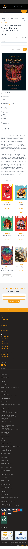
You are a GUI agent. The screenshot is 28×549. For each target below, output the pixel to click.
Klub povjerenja (4, 325)
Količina (3, 41)
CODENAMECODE (23, 545)
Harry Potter (5, 101)
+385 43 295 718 (4, 338)
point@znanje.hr (5, 495)
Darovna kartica (4, 330)
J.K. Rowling (7, 202)
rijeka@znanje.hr (5, 394)
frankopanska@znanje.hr (7, 445)
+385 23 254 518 (4, 343)
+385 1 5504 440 (4, 339)
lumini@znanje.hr (5, 419)
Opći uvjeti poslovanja (6, 321)
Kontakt (2, 317)
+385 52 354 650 (4, 346)
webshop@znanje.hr (5, 336)
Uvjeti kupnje (4, 327)
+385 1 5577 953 (4, 348)
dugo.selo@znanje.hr (6, 478)
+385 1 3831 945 (5, 494)
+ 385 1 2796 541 (5, 502)
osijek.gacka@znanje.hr (6, 462)
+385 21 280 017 (5, 485)
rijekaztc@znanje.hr (6, 436)
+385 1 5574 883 (5, 443)
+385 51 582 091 (4, 341)
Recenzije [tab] (13, 131)
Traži (23, 11)
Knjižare (3, 1)
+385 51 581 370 (5, 435)
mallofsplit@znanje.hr (6, 487)
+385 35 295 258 (4, 345)
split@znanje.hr (5, 411)
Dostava (3, 328)
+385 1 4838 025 (5, 477)
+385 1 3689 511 (4, 356)
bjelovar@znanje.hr (6, 470)
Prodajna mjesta (4, 319)
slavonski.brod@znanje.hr (7, 402)
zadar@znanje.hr (5, 428)
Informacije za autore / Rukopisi (8, 357)
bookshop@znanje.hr (6, 377)
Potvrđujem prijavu (14, 301)
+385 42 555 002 (5, 418)
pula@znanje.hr (5, 385)
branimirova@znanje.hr (6, 504)
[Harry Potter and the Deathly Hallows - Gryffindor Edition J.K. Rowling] (2, 128)
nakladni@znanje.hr (5, 354)
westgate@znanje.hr (6, 453)
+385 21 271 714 (5, 409)
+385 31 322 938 (5, 460)
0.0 (26, 37)
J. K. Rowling (21, 202)
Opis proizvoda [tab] (5, 131)
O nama (2, 315)
